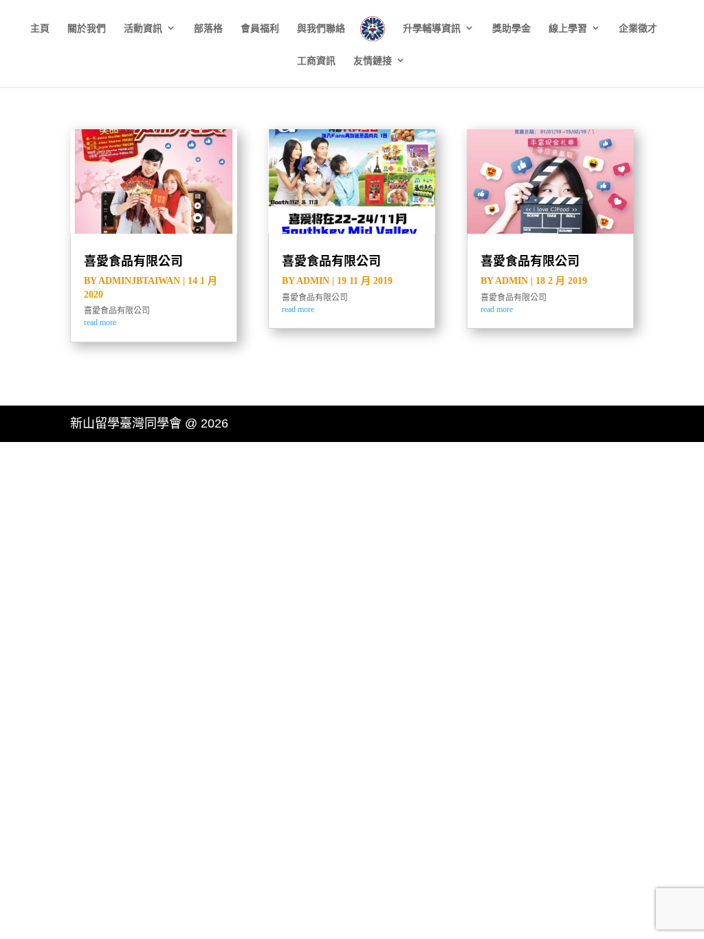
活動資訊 (143, 28)
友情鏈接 (372, 61)
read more (100, 322)
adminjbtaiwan (139, 281)
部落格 (208, 28)
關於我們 (86, 28)
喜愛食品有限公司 (133, 260)
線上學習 (568, 28)
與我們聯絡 (321, 28)
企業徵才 (638, 28)
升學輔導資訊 (432, 28)
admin (312, 281)
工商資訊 (316, 61)
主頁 (40, 28)
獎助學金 (511, 28)
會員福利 (260, 28)
